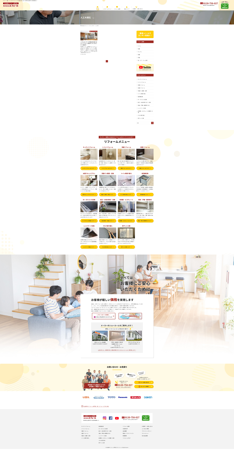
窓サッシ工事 (141, 118)
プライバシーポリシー (147, 431)
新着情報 (125, 435)
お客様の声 (125, 428)
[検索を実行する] (152, 123)
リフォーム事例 (126, 426)
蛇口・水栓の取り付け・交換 (144, 102)
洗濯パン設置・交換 (142, 91)
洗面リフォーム (141, 85)
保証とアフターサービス (128, 433)
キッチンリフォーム (142, 79)
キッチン (140, 51)
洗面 (139, 54)
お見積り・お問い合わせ (147, 426)
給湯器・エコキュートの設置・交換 (145, 111)
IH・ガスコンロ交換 (142, 99)
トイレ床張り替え (142, 93)
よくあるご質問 (145, 428)
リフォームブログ (126, 438)
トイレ (139, 46)
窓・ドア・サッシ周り (143, 60)
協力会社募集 (145, 435)
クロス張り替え (141, 115)
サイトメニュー (145, 433)
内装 (139, 57)
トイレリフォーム (142, 82)
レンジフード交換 (142, 108)
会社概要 (125, 431)
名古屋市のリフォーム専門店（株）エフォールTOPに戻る (96, 406)
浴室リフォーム (141, 88)
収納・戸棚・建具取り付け (144, 105)
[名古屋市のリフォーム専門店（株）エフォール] (11, 4)
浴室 (139, 49)
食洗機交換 (140, 96)
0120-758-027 (210, 3)
